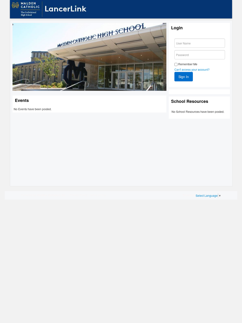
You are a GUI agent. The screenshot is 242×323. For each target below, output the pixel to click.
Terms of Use (98, 195)
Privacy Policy (78, 195)
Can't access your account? (192, 69)
